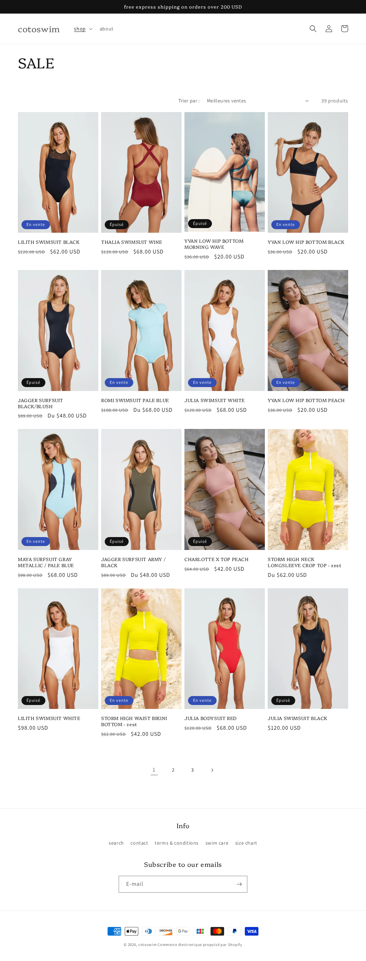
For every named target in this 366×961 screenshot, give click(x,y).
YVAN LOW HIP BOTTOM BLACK (306, 242)
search (116, 843)
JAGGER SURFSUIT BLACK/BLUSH (40, 403)
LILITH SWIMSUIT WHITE (49, 718)
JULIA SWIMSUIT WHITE (214, 400)
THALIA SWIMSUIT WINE (131, 242)
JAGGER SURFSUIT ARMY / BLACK (133, 562)
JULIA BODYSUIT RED (210, 718)
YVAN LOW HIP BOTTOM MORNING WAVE (213, 244)
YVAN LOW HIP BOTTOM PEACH (306, 400)
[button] (82, 28)
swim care (217, 843)
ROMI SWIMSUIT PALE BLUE (135, 400)
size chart (246, 843)
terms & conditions (177, 843)
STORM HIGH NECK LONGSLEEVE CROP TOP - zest (305, 562)
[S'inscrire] (239, 884)
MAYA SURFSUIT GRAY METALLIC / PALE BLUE (46, 562)
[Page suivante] (212, 770)
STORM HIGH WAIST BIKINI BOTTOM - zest (134, 721)
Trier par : (188, 100)
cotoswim (147, 944)
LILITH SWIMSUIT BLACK (49, 242)
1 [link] (154, 769)
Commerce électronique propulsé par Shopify (200, 944)
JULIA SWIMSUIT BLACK (297, 718)
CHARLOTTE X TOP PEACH (216, 559)
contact (139, 843)
